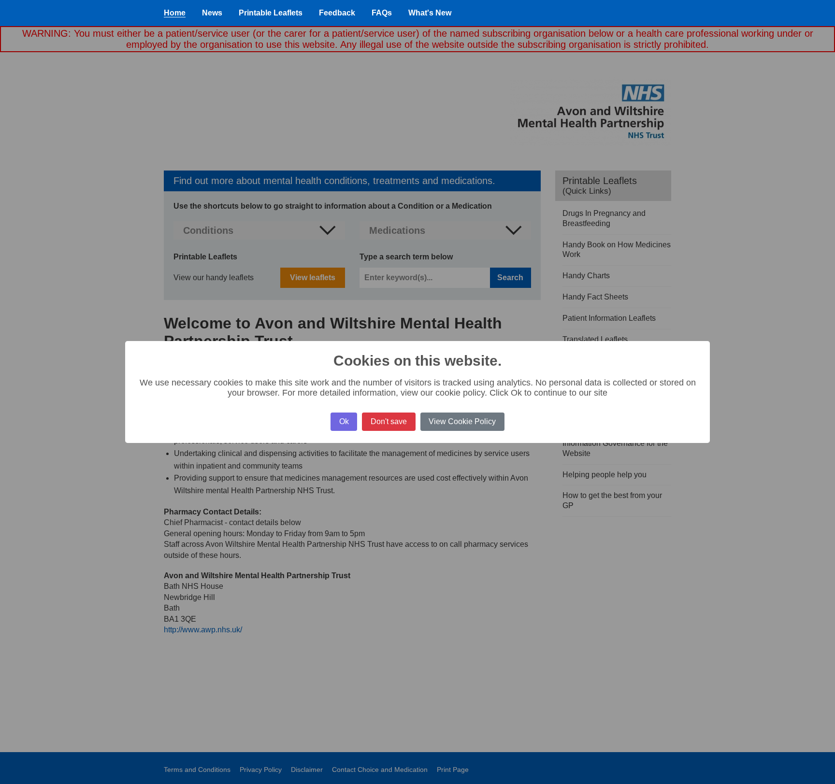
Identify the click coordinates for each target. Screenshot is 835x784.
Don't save (389, 421)
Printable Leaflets (270, 13)
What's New (429, 13)
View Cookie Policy (462, 421)
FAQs (382, 13)
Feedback (337, 13)
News (212, 13)
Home (175, 13)
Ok (344, 421)
